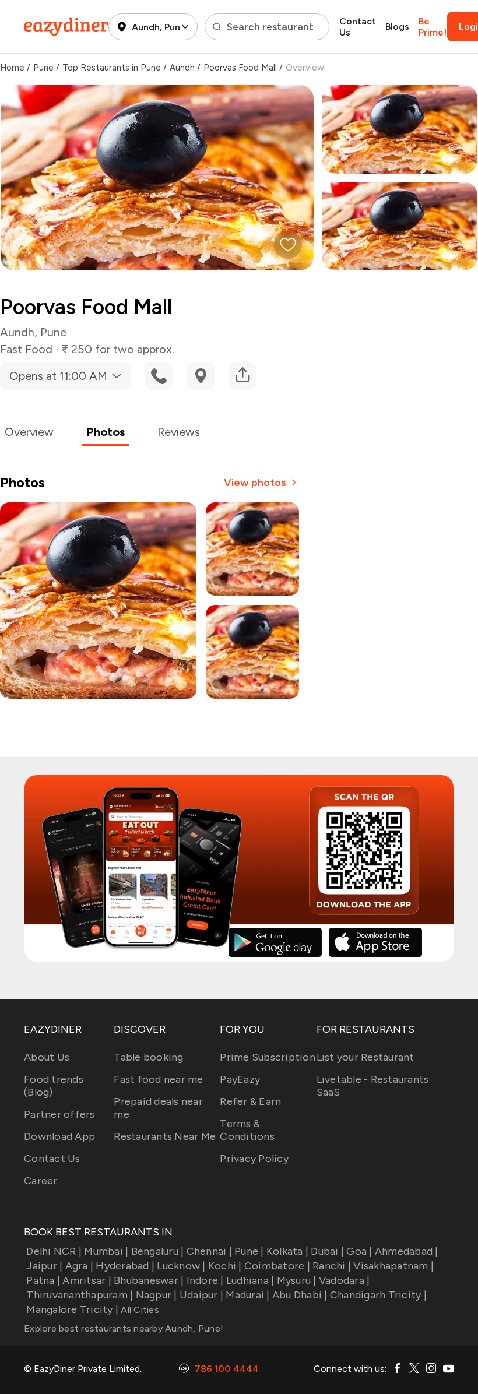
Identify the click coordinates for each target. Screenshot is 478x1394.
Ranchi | (331, 1265)
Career (41, 1180)
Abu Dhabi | (300, 1295)
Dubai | (327, 1251)
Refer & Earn (250, 1101)
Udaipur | (201, 1295)
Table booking (148, 1057)
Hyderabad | (125, 1265)
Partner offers (59, 1114)
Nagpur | (156, 1295)
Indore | (205, 1280)
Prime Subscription (267, 1057)
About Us (46, 1057)
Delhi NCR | (54, 1251)
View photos (255, 482)
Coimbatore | (277, 1265)
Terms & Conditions (247, 1130)
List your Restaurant (365, 1057)
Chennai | (209, 1251)
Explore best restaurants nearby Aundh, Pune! (123, 1328)
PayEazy (240, 1079)
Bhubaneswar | (149, 1280)
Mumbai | (106, 1251)
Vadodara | (344, 1280)
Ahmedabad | (406, 1251)
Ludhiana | (250, 1280)
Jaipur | (44, 1265)
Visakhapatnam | (393, 1265)
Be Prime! (433, 27)
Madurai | (247, 1295)
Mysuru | (296, 1280)
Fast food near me (158, 1079)
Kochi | (225, 1265)
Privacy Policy (254, 1158)
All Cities (138, 1309)
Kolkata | (287, 1251)
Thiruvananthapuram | (79, 1295)
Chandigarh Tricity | (378, 1295)
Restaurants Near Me (165, 1136)
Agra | (79, 1265)
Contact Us (357, 27)
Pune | (249, 1251)
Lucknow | (181, 1265)
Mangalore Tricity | (72, 1309)
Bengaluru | (157, 1251)
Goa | (359, 1251)
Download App (59, 1136)
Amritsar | (86, 1280)
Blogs (397, 26)
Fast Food (26, 349)
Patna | (43, 1280)
